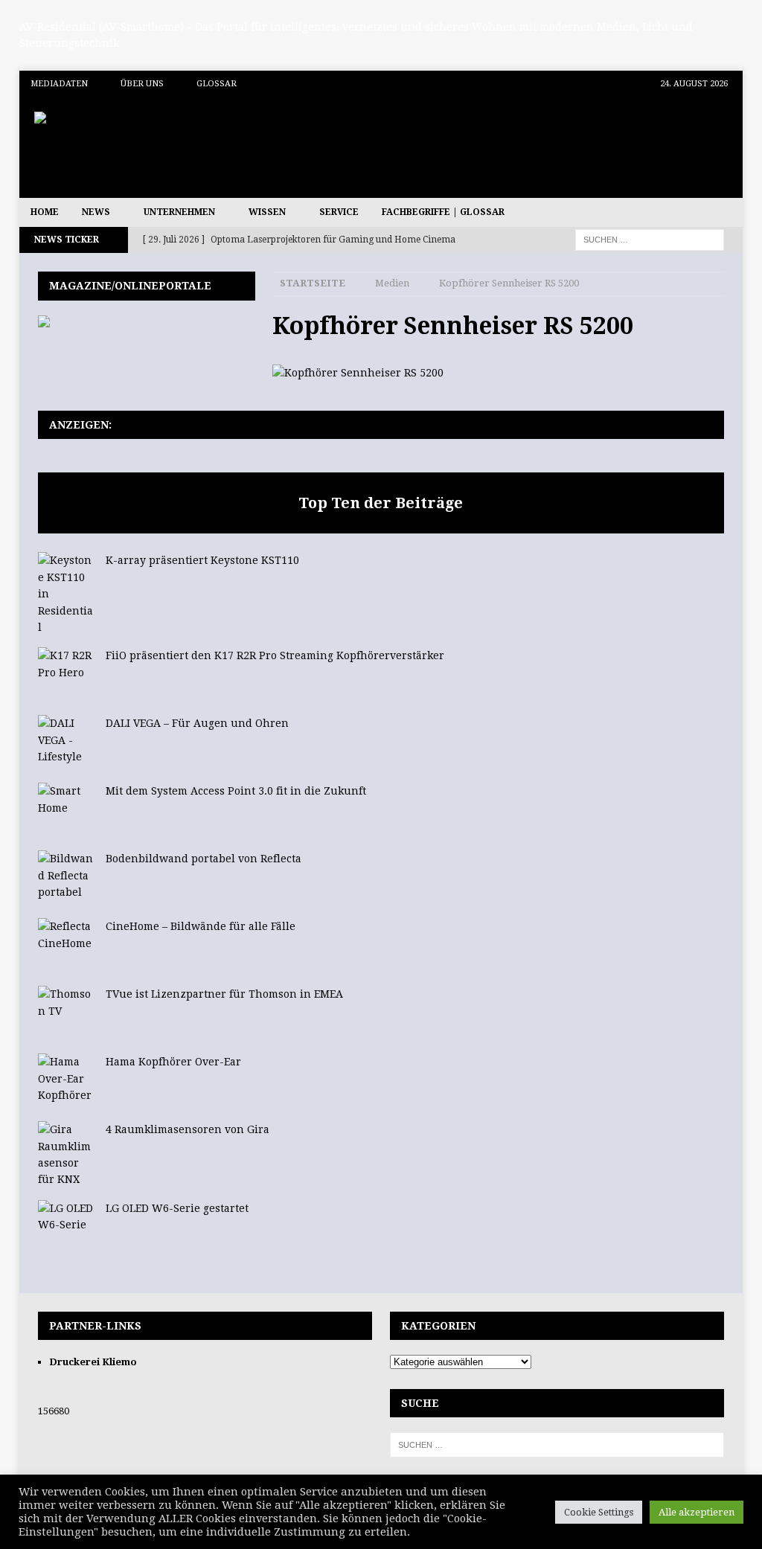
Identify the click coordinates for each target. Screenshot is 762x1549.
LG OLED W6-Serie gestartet (177, 1208)
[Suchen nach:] (649, 240)
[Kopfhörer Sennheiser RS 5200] (358, 373)
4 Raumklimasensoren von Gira (187, 1129)
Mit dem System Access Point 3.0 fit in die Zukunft (236, 791)
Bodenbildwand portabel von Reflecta (203, 859)
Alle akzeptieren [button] (696, 1512)
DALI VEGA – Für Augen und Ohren (197, 723)
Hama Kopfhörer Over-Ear (173, 1062)
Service (339, 212)
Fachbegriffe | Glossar (443, 212)
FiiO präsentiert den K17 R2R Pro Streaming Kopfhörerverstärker (275, 655)
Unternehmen (179, 212)
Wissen (267, 212)
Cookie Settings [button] (598, 1512)
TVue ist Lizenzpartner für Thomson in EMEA (224, 994)
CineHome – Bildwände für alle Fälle (200, 926)
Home (45, 212)
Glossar (216, 84)
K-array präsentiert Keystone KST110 (202, 560)
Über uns (142, 84)
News (96, 212)
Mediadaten (59, 84)
